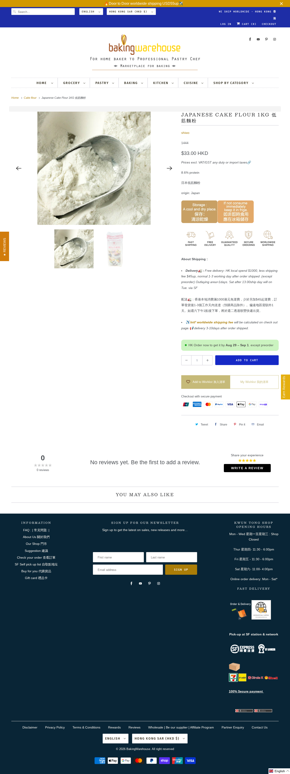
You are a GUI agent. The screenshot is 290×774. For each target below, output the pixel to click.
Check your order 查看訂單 (36, 557)
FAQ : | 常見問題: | (36, 530)
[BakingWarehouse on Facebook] (250, 39)
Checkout (269, 24)
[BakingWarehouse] (145, 53)
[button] (279, 771)
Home (42, 83)
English (89, 11)
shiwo (185, 133)
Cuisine (191, 83)
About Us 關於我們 (36, 537)
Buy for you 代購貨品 (36, 571)
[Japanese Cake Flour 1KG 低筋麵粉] (94, 168)
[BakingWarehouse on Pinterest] (266, 39)
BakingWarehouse (138, 749)
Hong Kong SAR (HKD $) (129, 11)
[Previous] (19, 168)
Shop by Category (231, 83)
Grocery (72, 83)
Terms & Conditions (86, 727)
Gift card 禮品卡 (36, 578)
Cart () (248, 24)
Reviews (134, 727)
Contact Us (260, 727)
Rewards (114, 727)
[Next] (169, 168)
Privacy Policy (55, 727)
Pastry (102, 83)
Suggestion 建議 (36, 551)
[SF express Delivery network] (234, 670)
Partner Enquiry (233, 727)
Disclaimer (29, 727)
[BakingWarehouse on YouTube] (258, 39)
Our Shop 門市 (36, 544)
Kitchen (161, 83)
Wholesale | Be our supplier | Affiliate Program (181, 727)
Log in (225, 24)
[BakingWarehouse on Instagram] (275, 39)
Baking (131, 83)
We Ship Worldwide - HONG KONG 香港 (247, 12)
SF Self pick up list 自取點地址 (36, 564)
